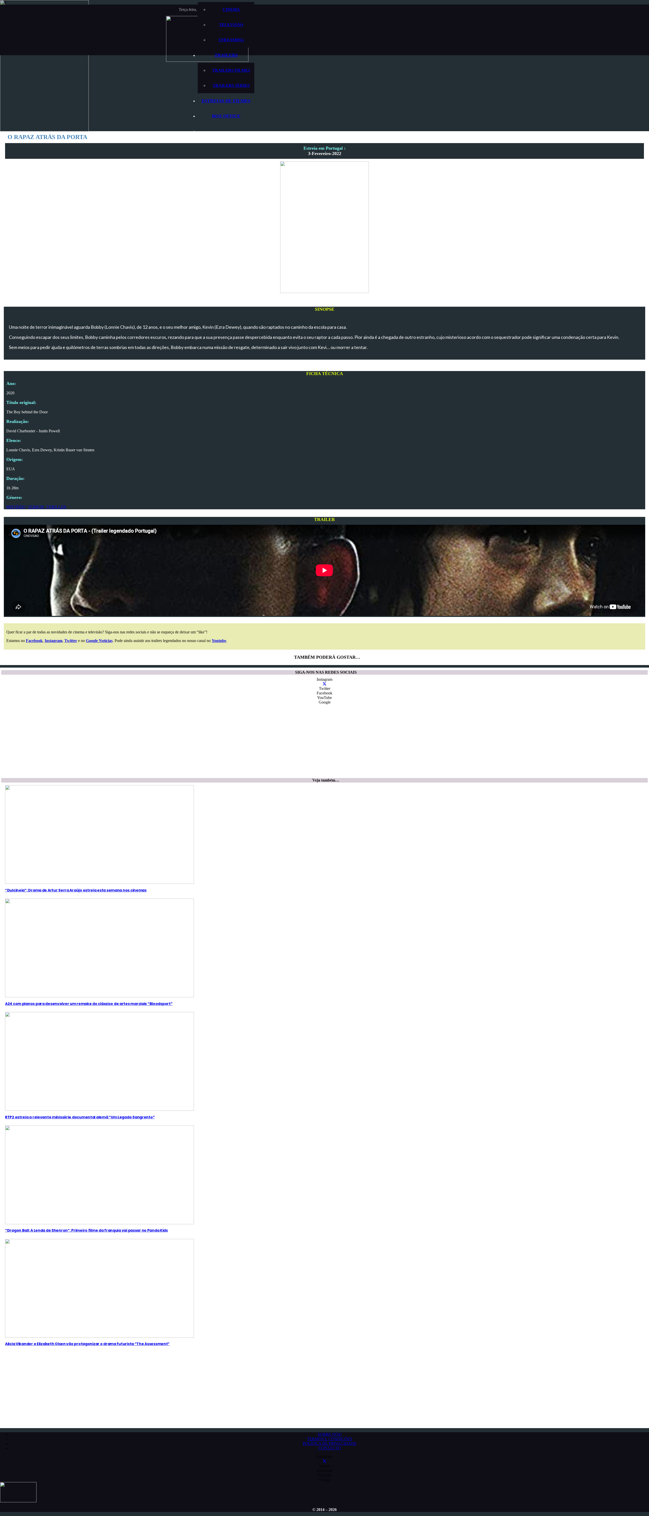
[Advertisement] (153, 742)
